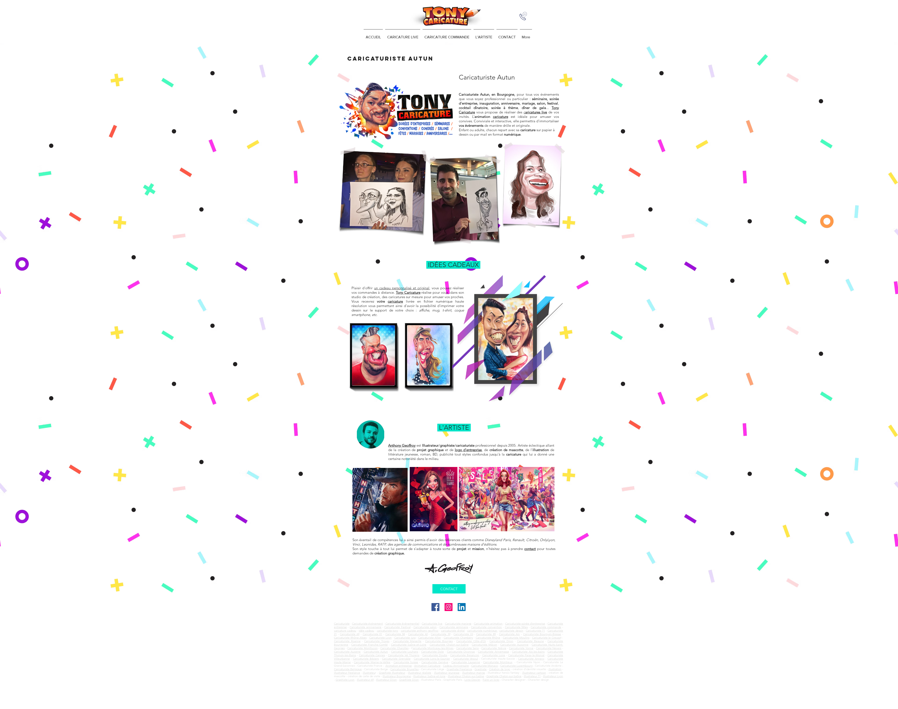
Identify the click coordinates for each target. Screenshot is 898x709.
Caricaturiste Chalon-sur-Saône (449, 644)
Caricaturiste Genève (434, 662)
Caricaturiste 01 (372, 634)
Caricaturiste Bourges (439, 641)
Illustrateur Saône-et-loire (429, 676)
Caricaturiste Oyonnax (461, 651)
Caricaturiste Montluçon (362, 648)
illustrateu (369, 672)
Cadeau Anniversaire (456, 665)
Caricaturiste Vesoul (465, 658)
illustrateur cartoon (534, 672)
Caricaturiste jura (405, 637)
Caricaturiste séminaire (453, 627)
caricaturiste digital (453, 630)
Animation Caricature (427, 665)
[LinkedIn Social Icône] (462, 607)
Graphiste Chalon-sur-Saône (503, 676)
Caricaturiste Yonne (521, 648)
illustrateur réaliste (419, 672)
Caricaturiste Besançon (464, 655)
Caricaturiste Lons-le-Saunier (432, 658)
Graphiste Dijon (409, 679)
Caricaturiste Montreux (497, 662)
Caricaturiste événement (367, 623)
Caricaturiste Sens (467, 648)
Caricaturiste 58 (395, 634)
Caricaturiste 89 (486, 634)
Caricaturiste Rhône (488, 637)
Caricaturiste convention (486, 627)
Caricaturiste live (432, 623)
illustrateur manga (473, 672)
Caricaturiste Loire (493, 655)
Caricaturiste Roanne (347, 641)
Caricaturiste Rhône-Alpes (350, 637)
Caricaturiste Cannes (372, 655)
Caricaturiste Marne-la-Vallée (372, 662)
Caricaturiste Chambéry (458, 637)
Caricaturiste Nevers (548, 648)
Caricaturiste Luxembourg (516, 665)
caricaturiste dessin (511, 630)
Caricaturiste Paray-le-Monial (526, 655)
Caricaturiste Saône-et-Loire (409, 644)
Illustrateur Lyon (553, 676)
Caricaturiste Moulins (516, 637)
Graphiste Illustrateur (392, 672)
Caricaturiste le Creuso (546, 637)
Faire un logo (491, 679)
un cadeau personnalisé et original (401, 288)
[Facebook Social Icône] (435, 607)
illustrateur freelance (347, 672)
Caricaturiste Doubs (434, 655)
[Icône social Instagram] (449, 607)
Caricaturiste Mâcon (484, 644)
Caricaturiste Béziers (366, 658)
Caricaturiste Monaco (484, 665)
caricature (395, 301)
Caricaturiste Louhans (404, 651)
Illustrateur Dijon (386, 679)
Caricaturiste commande (546, 627)
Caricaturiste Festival (397, 627)
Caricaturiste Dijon (501, 641)
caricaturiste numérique (482, 630)
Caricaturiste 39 (440, 634)
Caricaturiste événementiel (402, 623)
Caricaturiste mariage (458, 623)
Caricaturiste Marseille (407, 641)
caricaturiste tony (387, 630)
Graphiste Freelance (459, 669)
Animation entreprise (398, 665)
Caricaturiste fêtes (516, 627)
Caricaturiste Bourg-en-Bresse (542, 634)
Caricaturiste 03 (463, 634)
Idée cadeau (366, 630)
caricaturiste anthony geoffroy (420, 630)
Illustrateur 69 (365, 679)
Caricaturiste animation (488, 623)
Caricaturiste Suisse (406, 662)
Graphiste (480, 669)
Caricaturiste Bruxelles (404, 669)
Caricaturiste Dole (432, 651)
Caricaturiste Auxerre (347, 651)
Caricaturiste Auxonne (514, 644)
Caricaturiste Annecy (531, 658)
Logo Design (472, 679)
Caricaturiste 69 (349, 634)
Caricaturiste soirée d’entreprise (525, 623)
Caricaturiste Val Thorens (404, 655)
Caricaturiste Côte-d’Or (471, 641)
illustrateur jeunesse (447, 672)
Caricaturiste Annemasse (493, 651)
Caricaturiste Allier (429, 637)
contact (530, 548)
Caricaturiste (342, 623)
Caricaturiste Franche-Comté (369, 644)
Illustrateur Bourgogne (397, 676)
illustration (554, 669)
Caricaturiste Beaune (530, 641)
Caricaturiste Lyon (380, 637)
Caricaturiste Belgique (348, 669)
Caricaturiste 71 (535, 630)
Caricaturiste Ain (509, 634)
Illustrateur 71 (532, 676)
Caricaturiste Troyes (376, 641)
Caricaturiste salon (425, 627)
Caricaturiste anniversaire (365, 627)
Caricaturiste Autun (376, 651)
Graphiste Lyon (345, 679)
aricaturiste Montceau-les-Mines (433, 648)
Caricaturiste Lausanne (465, 662)
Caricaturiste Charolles (394, 648)
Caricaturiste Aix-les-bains (528, 651)
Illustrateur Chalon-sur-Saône (466, 676)
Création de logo (499, 669)
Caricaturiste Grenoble (396, 658)
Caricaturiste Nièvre (493, 648)
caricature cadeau (345, 630)
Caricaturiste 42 (418, 634)
